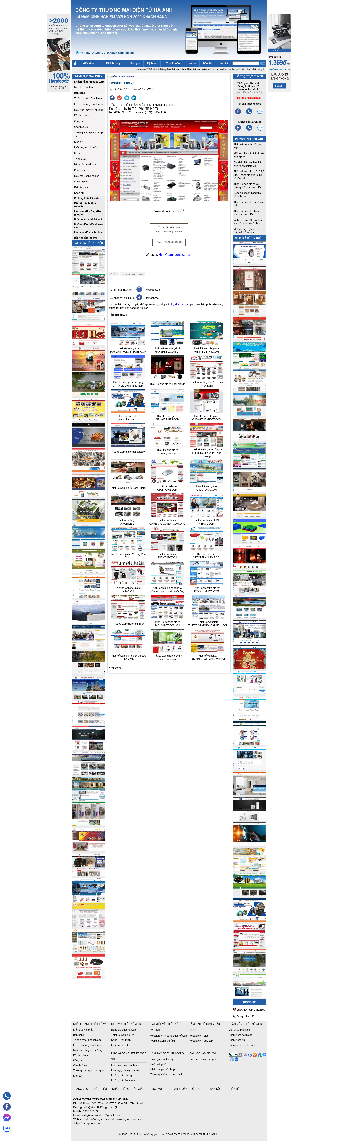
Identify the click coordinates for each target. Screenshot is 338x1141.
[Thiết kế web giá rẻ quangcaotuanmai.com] (249, 743)
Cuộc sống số (158, 1064)
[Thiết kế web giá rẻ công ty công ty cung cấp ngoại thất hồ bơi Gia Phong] (249, 617)
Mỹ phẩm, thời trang (85, 164)
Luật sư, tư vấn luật (85, 147)
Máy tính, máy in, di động (88, 109)
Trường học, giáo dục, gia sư (90, 1070)
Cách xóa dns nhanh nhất (125, 1065)
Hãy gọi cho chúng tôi (121, 289)
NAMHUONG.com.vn (132, 274)
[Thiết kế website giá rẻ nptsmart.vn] (249, 845)
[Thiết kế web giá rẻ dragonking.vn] (249, 718)
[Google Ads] (259, 1055)
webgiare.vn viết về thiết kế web (168, 1035)
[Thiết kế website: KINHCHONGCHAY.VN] (249, 870)
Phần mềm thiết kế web (242, 1045)
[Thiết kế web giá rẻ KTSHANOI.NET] (88, 799)
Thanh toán (173, 63)
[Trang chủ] (75, 63)
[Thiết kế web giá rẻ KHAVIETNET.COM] (249, 668)
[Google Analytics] (254, 1055)
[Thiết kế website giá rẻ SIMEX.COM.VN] (88, 622)
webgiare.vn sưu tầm (201, 1040)
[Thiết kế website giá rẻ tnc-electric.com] (249, 516)
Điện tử (78, 141)
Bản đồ (207, 63)
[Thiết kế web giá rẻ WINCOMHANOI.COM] (88, 875)
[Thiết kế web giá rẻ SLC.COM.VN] (88, 470)
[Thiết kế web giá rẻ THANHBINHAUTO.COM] (88, 268)
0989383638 (153, 289)
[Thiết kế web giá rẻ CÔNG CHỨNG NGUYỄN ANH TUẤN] (249, 946)
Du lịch (78, 153)
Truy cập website (169, 229)
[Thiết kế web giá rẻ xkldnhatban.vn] (88, 420)
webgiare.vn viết (199, 1035)
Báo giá (135, 63)
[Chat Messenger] (264, 1055)
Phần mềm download (240, 1034)
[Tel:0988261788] (249, 130)
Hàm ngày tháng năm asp (125, 1070)
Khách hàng (113, 63)
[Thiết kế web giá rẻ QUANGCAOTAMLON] (249, 339)
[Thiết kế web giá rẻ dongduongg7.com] (249, 794)
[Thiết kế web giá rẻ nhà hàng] (249, 288)
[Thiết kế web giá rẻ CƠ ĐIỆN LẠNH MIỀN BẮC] (249, 592)
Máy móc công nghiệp (86, 175)
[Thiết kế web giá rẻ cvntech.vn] (249, 769)
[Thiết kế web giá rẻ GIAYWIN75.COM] (249, 440)
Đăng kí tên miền (121, 1039)
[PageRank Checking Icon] (235, 1055)
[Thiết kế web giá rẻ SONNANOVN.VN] (88, 546)
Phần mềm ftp (237, 1039)
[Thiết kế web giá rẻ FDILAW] (88, 647)
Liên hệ (223, 63)
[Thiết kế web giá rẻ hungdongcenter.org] (249, 364)
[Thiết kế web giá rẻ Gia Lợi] (249, 415)
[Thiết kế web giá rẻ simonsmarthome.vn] (249, 819)
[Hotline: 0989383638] (7, 1096)
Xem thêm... (116, 667)
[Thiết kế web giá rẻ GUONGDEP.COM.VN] (249, 491)
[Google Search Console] (249, 1055)
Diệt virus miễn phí (239, 1029)
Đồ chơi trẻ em (82, 115)
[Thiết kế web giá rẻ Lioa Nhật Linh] (88, 926)
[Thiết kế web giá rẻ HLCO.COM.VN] (88, 521)
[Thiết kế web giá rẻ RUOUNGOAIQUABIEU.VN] (249, 566)
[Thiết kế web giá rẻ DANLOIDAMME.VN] (88, 673)
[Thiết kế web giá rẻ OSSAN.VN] (88, 749)
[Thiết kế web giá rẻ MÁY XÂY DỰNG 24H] (249, 642)
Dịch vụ (151, 63)
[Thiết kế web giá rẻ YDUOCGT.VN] (249, 693)
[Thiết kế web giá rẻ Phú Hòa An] (249, 541)
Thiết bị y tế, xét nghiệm (88, 98)
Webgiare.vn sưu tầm (162, 1040)
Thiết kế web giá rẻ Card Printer (128, 488)
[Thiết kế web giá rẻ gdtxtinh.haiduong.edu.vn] (249, 465)
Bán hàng (79, 92)
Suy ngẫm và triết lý (161, 1059)
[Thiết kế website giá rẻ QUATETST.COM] (88, 344)
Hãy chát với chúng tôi (121, 297)
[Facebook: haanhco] (7, 1107)
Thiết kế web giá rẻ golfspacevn (128, 451)
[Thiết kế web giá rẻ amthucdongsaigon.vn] (88, 395)
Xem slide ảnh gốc (167, 211)
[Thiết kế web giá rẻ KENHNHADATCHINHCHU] (88, 698)
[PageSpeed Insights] (244, 1055)
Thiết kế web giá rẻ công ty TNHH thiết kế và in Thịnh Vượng (206, 453)
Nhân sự (79, 193)
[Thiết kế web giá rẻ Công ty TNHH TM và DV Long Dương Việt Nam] (249, 996)
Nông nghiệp (81, 181)
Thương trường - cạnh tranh (166, 1074)
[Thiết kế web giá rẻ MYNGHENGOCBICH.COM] (249, 314)
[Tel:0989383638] (249, 113)
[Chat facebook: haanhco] (7, 1117)
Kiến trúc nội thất (83, 87)
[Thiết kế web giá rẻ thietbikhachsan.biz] (88, 496)
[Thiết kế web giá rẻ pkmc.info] (249, 263)
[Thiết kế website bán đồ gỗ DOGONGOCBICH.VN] (88, 445)
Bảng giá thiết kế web (123, 1029)
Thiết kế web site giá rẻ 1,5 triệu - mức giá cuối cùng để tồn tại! (249, 175)
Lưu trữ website (120, 1045)
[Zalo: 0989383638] (7, 1128)
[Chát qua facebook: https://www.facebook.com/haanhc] (139, 299)
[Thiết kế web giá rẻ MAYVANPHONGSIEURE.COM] (88, 900)
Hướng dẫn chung (121, 1075)
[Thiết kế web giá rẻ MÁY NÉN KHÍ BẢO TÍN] (88, 293)
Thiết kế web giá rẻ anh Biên (128, 623)
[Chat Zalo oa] (236, 1060)
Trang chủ (81, 1088)
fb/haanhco (152, 297)
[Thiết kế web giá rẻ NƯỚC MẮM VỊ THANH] (88, 369)
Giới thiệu (89, 63)
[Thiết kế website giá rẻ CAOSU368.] (249, 895)
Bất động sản (81, 187)
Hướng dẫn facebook (123, 1080)
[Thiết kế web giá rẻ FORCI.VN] (88, 319)
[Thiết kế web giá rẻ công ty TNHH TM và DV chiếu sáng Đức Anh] (88, 850)
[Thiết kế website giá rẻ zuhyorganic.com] (88, 572)
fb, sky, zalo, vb (180, 304)
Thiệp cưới (80, 158)
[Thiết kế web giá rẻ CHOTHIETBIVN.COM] (88, 824)
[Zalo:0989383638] (260, 113)
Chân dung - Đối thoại (162, 1069)
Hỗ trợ (192, 63)
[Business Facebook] (231, 1060)
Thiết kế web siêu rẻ (122, 1034)
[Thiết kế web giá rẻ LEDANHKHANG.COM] (249, 389)
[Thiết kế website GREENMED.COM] (88, 597)
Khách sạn (80, 170)
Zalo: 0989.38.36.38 (169, 242)
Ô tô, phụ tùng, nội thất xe (89, 104)
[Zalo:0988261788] (260, 130)
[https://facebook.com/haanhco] (238, 113)
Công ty (78, 121)
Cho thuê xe (81, 126)
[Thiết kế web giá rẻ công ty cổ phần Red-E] (88, 976)
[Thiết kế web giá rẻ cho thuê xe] (88, 774)
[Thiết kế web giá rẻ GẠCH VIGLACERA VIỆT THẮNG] (88, 723)
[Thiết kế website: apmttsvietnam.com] (249, 920)
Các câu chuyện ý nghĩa (203, 1059)
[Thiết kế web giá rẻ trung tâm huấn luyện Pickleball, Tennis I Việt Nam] (249, 971)
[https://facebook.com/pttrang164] (238, 130)
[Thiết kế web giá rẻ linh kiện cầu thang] (88, 951)
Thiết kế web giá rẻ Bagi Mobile (167, 383)
